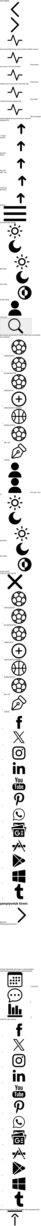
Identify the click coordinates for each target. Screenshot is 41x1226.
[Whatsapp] (19, 821)
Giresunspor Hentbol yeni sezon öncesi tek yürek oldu (19, 83)
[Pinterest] (19, 806)
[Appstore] (19, 852)
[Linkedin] (19, 775)
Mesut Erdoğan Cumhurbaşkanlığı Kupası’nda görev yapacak (20, 117)
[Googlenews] (19, 837)
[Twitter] (19, 744)
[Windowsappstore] (19, 883)
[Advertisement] (20, 946)
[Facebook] (19, 729)
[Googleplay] (19, 868)
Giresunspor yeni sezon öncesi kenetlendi (19, 65)
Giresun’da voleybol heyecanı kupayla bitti (18, 100)
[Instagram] (19, 760)
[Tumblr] (19, 899)
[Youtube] (19, 790)
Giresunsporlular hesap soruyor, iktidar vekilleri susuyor (19, 49)
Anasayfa (3, 922)
